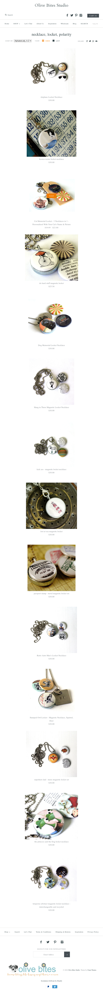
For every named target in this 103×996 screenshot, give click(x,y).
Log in (95, 23)
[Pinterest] (76, 15)
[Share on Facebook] (87, 41)
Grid (48, 41)
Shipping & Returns (63, 932)
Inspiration (52, 23)
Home (7, 23)
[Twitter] (72, 15)
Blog (74, 23)
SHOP (16, 23)
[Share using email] (96, 41)
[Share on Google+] (93, 41)
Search (17, 932)
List (58, 41)
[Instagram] (81, 15)
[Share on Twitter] (90, 41)
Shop (7, 932)
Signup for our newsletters (51, 949)
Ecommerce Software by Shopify (51, 981)
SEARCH (84, 23)
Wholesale (65, 23)
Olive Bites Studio (74, 970)
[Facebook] (67, 15)
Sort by (9, 41)
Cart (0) (93, 16)
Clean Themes (91, 970)
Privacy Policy (93, 932)
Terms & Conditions (43, 932)
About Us (40, 23)
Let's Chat (28, 23)
